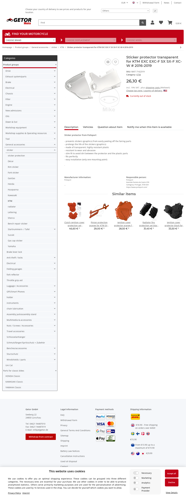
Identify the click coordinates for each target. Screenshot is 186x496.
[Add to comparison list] (108, 62)
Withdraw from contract (41, 436)
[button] (152, 22)
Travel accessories (15, 331)
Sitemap (64, 435)
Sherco (11, 218)
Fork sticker (13, 172)
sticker (10, 150)
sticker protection (16, 155)
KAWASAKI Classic (14, 381)
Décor (11, 161)
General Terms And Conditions (75, 430)
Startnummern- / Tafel (19, 229)
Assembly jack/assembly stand (21, 314)
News (166, 2)
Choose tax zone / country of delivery (144, 90)
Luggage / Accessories (17, 286)
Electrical (10, 87)
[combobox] (125, 11)
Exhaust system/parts (16, 76)
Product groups (11, 64)
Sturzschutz (12, 354)
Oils (7, 116)
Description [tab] (71, 127)
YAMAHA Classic (13, 387)
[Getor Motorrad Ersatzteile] (18, 21)
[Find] (142, 22)
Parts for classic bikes (13, 370)
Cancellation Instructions (72, 456)
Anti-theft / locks (15, 257)
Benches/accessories (17, 348)
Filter (8, 99)
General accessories (15, 144)
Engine (9, 104)
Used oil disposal (68, 461)
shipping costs (153, 87)
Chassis (9, 93)
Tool (8, 138)
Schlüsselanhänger (16, 337)
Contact (177, 2)
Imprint (64, 445)
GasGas (11, 178)
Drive (8, 70)
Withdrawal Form (151, 2)
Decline (171, 482)
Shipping (64, 440)
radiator (12, 206)
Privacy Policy (14, 493)
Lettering (12, 212)
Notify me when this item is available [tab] (149, 127)
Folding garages (14, 269)
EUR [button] (123, 2)
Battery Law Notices (70, 451)
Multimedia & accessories (19, 320)
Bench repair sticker (17, 223)
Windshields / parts (16, 359)
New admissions (14, 110)
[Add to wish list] (115, 62)
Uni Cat (9, 365)
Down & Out (11, 121)
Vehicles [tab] (88, 127)
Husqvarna (13, 189)
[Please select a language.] (135, 3)
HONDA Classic (13, 376)
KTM (138, 74)
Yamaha (12, 246)
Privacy (63, 425)
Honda (11, 184)
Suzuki (11, 235)
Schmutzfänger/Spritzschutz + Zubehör (26, 342)
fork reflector (13, 274)
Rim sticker (13, 167)
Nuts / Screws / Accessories (20, 325)
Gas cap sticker (15, 240)
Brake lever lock (14, 252)
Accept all (171, 473)
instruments (13, 303)
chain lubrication (15, 308)
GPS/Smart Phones (16, 291)
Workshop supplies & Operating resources (26, 133)
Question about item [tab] (110, 127)
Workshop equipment (16, 127)
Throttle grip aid (15, 280)
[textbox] (125, 11)
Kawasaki (12, 195)
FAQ (62, 415)
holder (10, 297)
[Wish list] (161, 22)
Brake (8, 82)
